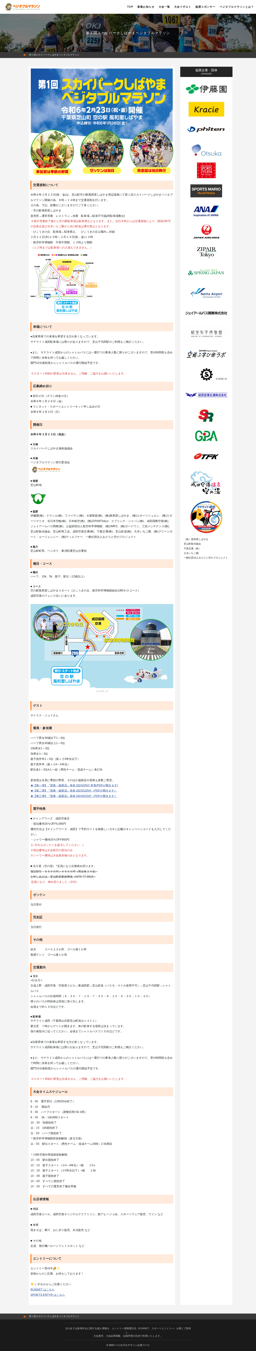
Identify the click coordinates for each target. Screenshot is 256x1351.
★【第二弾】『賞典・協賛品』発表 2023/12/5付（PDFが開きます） (73, 790)
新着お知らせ (146, 6)
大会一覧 (164, 6)
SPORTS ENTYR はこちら (47, 1294)
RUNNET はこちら (42, 1289)
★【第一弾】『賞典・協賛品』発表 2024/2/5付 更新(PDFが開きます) (74, 785)
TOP (130, 6)
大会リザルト (182, 6)
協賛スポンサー (205, 6)
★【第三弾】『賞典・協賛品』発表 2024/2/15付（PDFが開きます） (73, 796)
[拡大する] (168, 608)
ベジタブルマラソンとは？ (237, 6)
